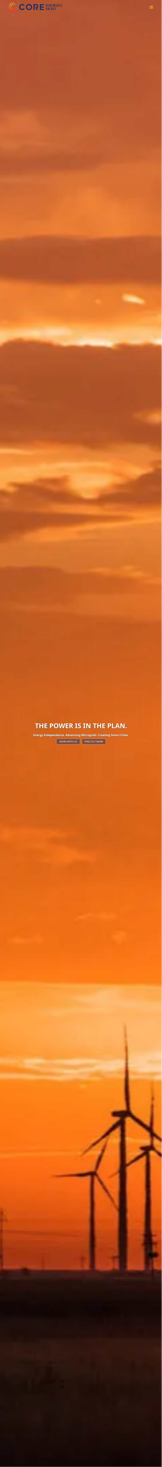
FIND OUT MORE (94, 741)
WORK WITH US (68, 741)
